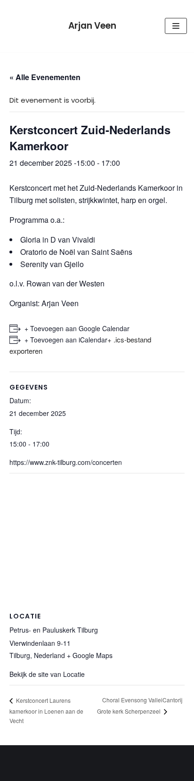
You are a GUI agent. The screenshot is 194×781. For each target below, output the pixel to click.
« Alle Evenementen (45, 77)
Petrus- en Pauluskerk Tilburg (53, 630)
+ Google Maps (90, 655)
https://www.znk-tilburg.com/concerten (65, 462)
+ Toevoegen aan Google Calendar (76, 328)
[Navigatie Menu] (176, 26)
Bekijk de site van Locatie (47, 674)
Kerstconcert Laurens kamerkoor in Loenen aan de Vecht (46, 710)
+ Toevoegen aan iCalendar (65, 339)
